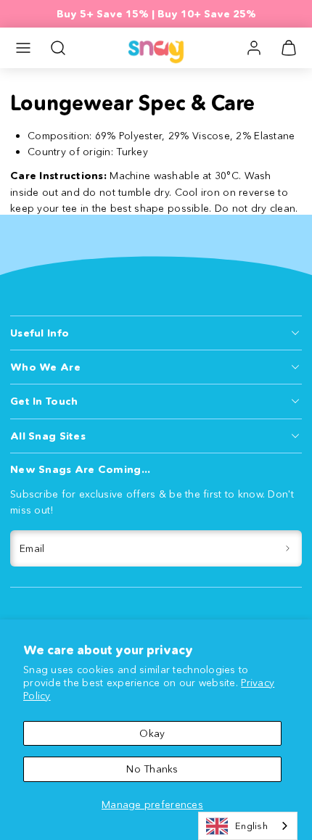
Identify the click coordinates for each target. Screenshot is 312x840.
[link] (254, 47)
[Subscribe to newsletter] (288, 548)
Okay (152, 733)
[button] (23, 47)
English (251, 825)
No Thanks (152, 768)
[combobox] (247, 826)
